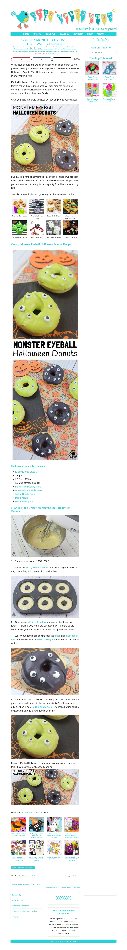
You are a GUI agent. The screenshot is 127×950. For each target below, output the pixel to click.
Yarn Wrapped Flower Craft (92, 100)
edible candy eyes (42, 707)
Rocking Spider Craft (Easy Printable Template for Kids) (36, 835)
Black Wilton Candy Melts (28, 486)
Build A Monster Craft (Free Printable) (54, 858)
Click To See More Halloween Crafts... (22, 867)
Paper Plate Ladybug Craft (92, 78)
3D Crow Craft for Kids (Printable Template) (19, 834)
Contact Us (16, 895)
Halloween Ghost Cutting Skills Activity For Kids (54, 835)
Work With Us (17, 900)
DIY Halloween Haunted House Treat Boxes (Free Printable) (72, 835)
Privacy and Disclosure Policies (24, 911)
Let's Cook (34, 876)
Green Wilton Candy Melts (28, 490)
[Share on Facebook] (42, 59)
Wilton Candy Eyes (25, 494)
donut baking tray (37, 622)
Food (21, 876)
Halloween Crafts (30, 812)
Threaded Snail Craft (109, 100)
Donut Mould (21, 498)
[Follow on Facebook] (95, 40)
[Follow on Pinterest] (107, 40)
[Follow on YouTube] (103, 40)
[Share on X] (62, 59)
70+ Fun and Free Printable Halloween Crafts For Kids (18, 858)
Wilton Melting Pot (24, 501)
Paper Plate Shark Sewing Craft (109, 79)
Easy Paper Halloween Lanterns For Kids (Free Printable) (71, 858)
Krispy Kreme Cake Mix (27, 471)
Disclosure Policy (40, 53)
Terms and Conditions (52, 47)
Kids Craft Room (63, 19)
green (57, 635)
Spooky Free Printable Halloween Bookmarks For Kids (36, 858)
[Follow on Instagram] (99, 40)
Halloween (26, 876)
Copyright (15, 917)
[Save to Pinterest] (21, 59)
